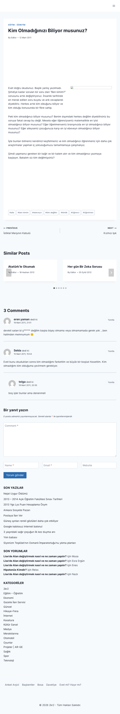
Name (9, 465)
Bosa (40, 684)
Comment (11, 425)
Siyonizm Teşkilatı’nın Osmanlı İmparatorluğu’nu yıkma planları (40, 542)
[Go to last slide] (8, 273)
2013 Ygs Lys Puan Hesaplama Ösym (25, 504)
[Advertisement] (60, 64)
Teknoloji (9, 660)
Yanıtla (111, 320)
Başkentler (28, 684)
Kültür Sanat (11, 624)
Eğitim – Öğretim (13, 593)
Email (48, 465)
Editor (14, 37)
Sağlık (7, 651)
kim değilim (51, 212)
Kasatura (9, 620)
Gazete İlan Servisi (14, 602)
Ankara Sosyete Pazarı (17, 510)
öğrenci (75, 212)
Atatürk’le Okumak (21, 266)
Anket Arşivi (12, 684)
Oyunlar (8, 642)
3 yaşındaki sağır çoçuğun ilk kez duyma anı (29, 531)
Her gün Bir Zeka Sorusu (85, 266)
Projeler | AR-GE (13, 647)
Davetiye (51, 684)
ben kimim (23, 212)
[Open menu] (113, 6)
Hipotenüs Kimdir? (15, 569)
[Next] (111, 273)
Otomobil (9, 638)
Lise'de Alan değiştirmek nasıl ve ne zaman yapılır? (35, 556)
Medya (8, 629)
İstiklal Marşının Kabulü (17, 231)
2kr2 (6, 588)
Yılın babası (10, 537)
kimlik (64, 212)
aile (12, 212)
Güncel (8, 606)
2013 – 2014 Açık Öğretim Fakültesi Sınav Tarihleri (33, 499)
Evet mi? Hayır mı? (70, 684)
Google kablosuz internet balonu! (23, 526)
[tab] (54, 288)
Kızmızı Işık (110, 231)
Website (87, 465)
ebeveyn (37, 212)
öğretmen (88, 212)
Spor (6, 655)
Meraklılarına (11, 633)
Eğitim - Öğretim (16, 25)
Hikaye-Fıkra (11, 611)
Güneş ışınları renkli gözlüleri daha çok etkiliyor (31, 520)
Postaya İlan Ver (13, 515)
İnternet (8, 615)
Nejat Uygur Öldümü (16, 493)
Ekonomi (8, 597)
